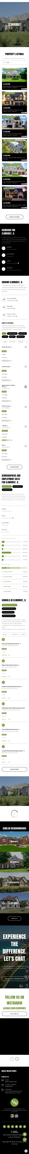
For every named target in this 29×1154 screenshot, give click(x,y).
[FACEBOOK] (4, 1126)
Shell (3, 445)
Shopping (23, 333)
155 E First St (6, 427)
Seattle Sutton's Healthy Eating (8, 386)
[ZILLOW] (24, 1126)
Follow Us (14, 1014)
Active (5, 336)
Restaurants (13, 333)
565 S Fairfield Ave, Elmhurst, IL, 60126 (10, 731)
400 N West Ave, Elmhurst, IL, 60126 (9, 645)
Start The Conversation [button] (14, 978)
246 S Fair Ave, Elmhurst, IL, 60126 (9, 666)
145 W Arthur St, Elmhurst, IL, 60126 (9, 688)
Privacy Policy (22, 1142)
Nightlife (21, 336)
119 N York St (6, 408)
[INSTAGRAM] (8, 1126)
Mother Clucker (6, 406)
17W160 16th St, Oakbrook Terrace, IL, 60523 (11, 709)
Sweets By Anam (6, 347)
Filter (7, 62)
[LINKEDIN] (12, 1126)
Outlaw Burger (6, 366)
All (4, 333)
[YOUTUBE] (16, 1126)
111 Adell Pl (6, 388)
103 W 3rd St (6, 447)
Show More (14, 769)
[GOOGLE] (20, 1126)
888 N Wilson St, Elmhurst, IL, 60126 (9, 752)
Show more (14, 467)
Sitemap (14, 1144)
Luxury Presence (14, 1137)
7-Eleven (4, 425)
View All (14, 918)
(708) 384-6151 (9, 1086)
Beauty (13, 336)
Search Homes (14, 217)
